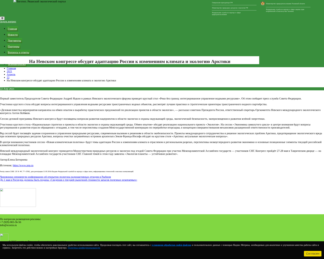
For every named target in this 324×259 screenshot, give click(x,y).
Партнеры (13, 46)
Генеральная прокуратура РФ (222, 3)
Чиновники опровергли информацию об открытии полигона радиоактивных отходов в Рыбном (55, 176)
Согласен (312, 253)
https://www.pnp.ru (23, 165)
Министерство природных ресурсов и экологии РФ (230, 8)
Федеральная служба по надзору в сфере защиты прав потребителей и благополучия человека (285, 10)
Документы (14, 40)
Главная (12, 28)
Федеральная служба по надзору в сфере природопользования (226, 13)
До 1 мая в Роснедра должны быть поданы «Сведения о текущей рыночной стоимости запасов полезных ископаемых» (68, 179)
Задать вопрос (8, 21)
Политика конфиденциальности (84, 248)
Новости (13, 34)
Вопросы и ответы (18, 52)
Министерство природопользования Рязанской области (285, 4)
